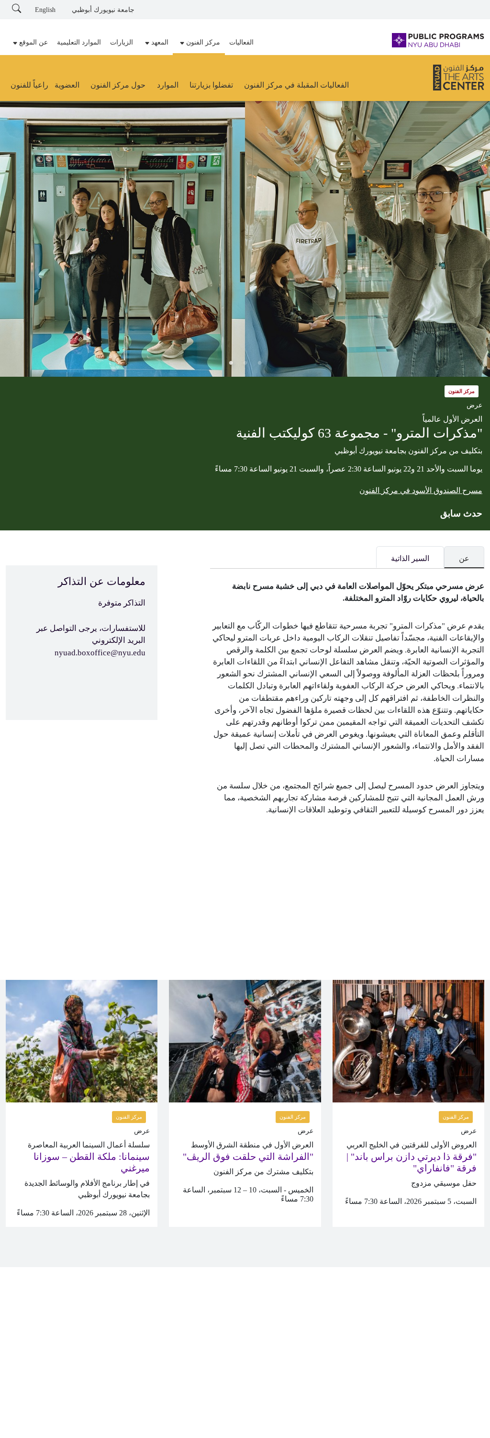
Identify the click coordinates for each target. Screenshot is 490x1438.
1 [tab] (259, 362)
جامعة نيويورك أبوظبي (103, 9)
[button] (198, 43)
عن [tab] (464, 558)
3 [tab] (230, 362)
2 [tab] (245, 362)
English (45, 9)
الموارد (167, 85)
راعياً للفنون (29, 85)
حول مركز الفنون (117, 85)
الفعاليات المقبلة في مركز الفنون (296, 85)
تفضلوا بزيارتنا (211, 85)
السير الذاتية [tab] (410, 558)
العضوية (67, 85)
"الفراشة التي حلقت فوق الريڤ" (248, 1156)
